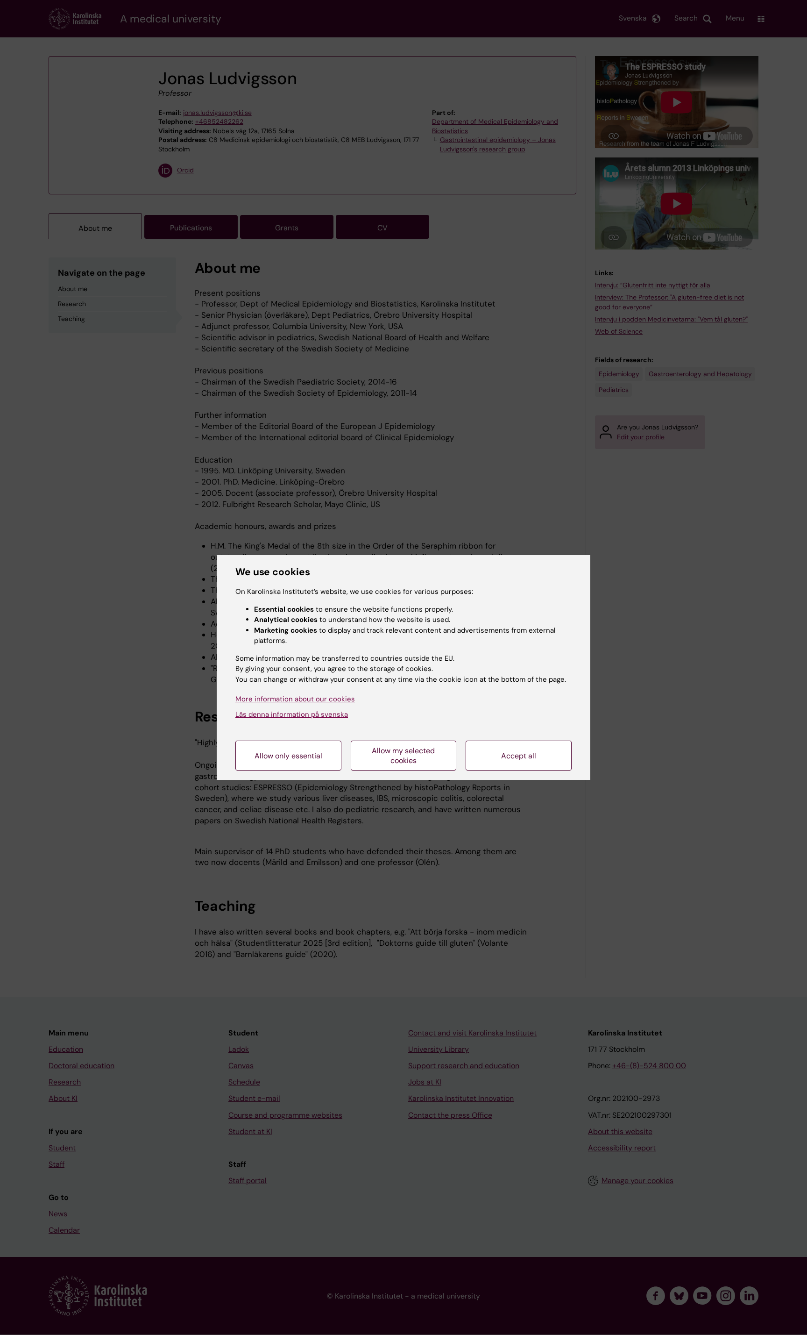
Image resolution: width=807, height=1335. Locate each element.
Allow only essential (288, 756)
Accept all (518, 756)
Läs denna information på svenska (291, 714)
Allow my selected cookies (403, 755)
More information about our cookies (295, 699)
